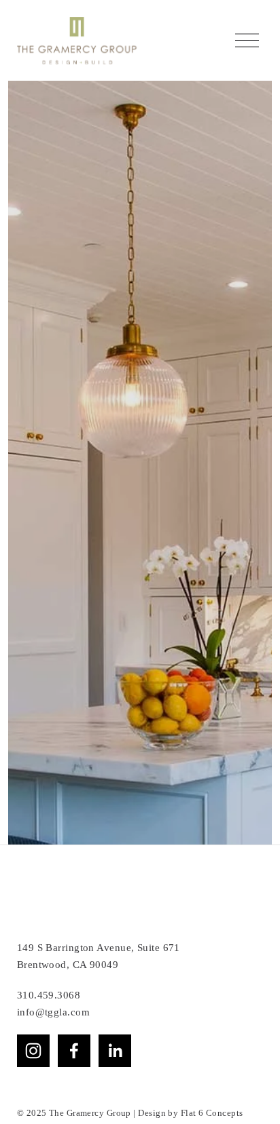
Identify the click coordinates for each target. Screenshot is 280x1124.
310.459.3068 (48, 1088)
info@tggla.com (53, 1105)
